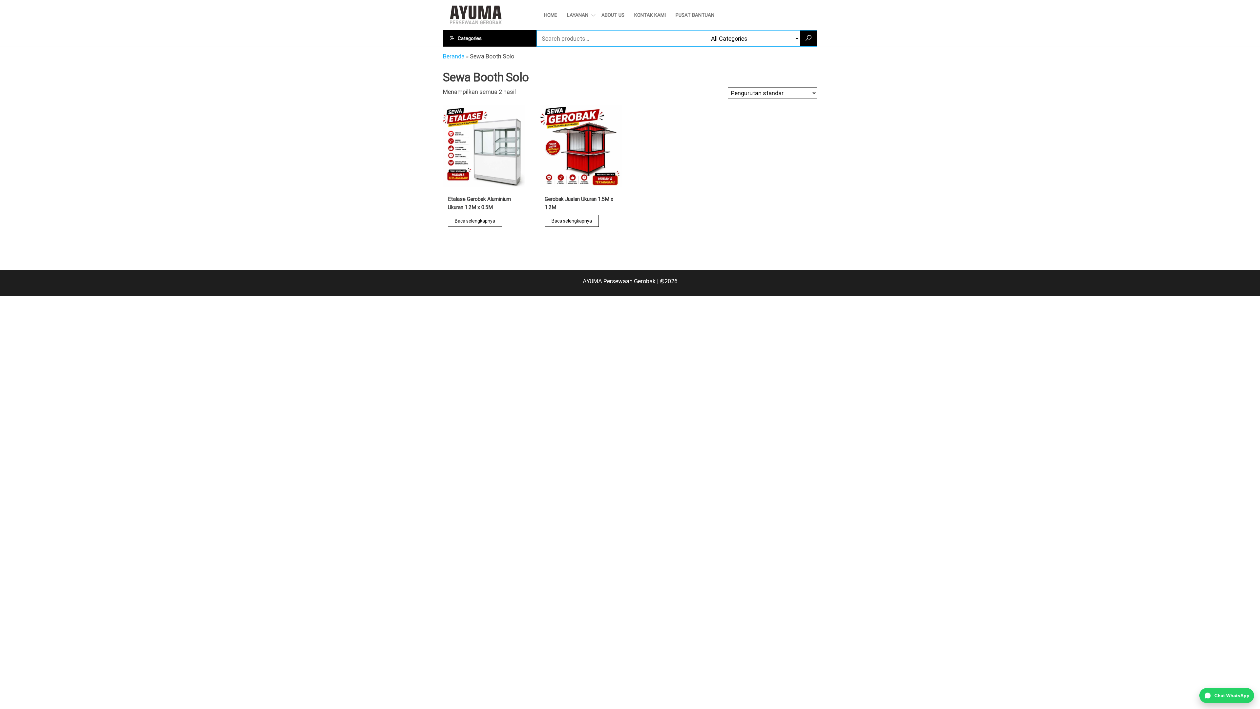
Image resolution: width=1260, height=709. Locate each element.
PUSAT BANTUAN (695, 15)
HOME (550, 15)
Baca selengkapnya (475, 221)
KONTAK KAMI (650, 15)
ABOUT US (612, 15)
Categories (470, 38)
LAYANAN (577, 15)
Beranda (454, 56)
